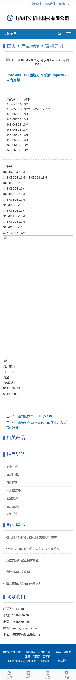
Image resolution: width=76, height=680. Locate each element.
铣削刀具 (54, 46)
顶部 (66, 677)
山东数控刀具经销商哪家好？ (25, 583)
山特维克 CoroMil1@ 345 (35, 416)
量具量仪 (13, 506)
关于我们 (36, 3)
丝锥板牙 (13, 498)
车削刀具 (13, 474)
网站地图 (63, 660)
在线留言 (64, 3)
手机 (28, 677)
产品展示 (30, 46)
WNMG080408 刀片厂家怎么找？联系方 (32, 549)
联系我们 (50, 3)
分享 (9, 677)
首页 (11, 46)
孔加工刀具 (14, 490)
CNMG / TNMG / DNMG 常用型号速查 (31, 537)
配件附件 (13, 514)
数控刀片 (13, 467)
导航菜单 (10, 34)
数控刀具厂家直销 (18, 572)
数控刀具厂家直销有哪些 (22, 560)
